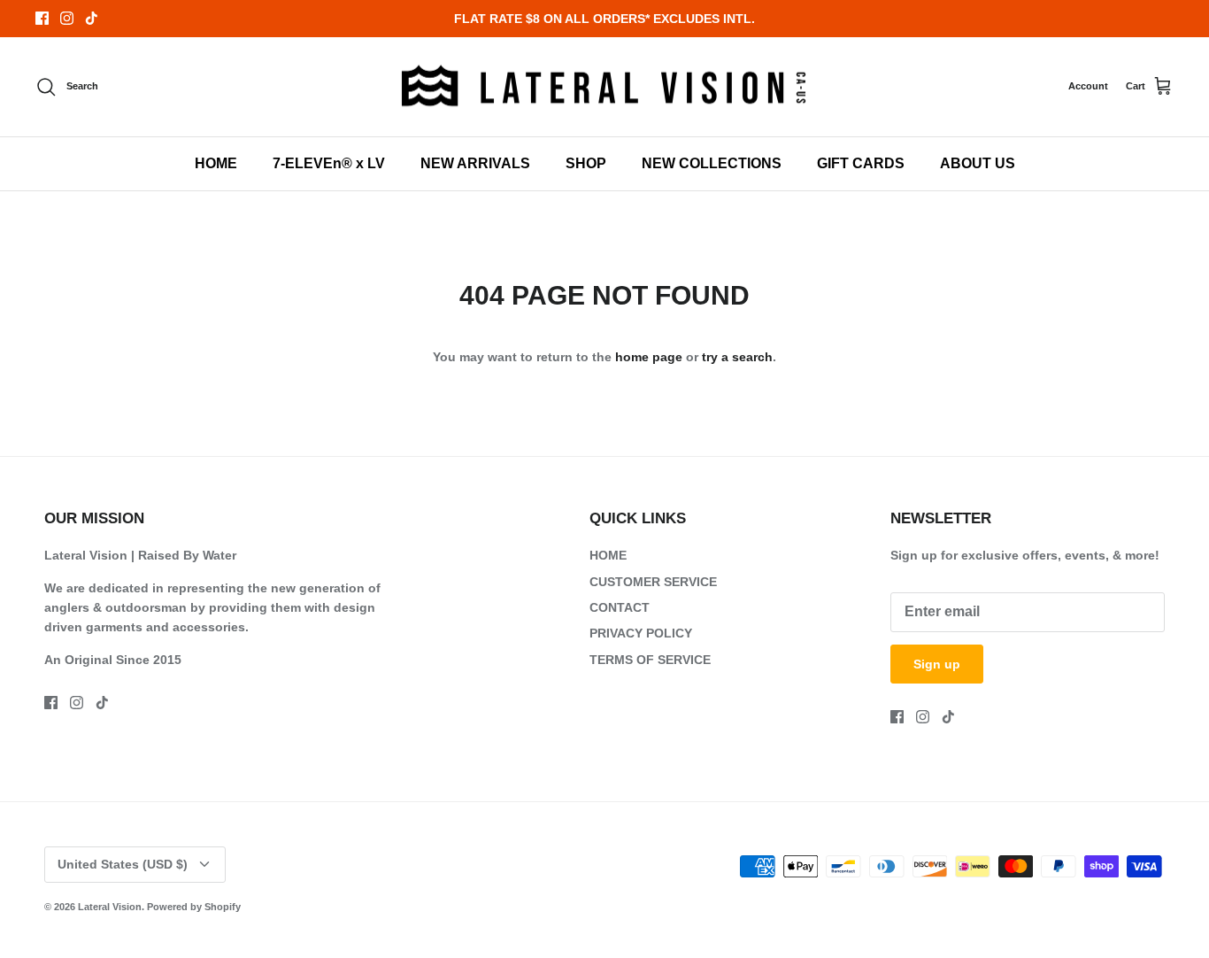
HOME (216, 163)
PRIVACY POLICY (640, 633)
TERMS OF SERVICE (650, 660)
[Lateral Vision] (604, 87)
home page (648, 357)
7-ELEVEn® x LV (329, 163)
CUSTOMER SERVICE (653, 582)
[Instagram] (66, 18)
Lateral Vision (110, 906)
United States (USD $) (123, 864)
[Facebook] (42, 18)
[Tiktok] (91, 18)
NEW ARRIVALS (475, 163)
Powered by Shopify (194, 906)
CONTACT (619, 607)
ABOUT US (977, 163)
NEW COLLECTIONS (712, 163)
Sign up (936, 664)
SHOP (586, 163)
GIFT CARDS (861, 163)
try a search (737, 357)
